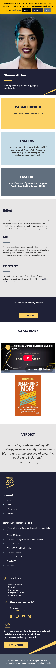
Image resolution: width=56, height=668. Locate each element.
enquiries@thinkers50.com (20, 610)
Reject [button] (47, 10)
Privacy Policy (9, 663)
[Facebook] (23, 616)
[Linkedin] (11, 616)
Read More (16, 10)
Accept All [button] (37, 10)
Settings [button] (26, 10)
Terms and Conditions (26, 663)
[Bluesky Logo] (30, 616)
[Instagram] (17, 616)
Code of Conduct (45, 663)
